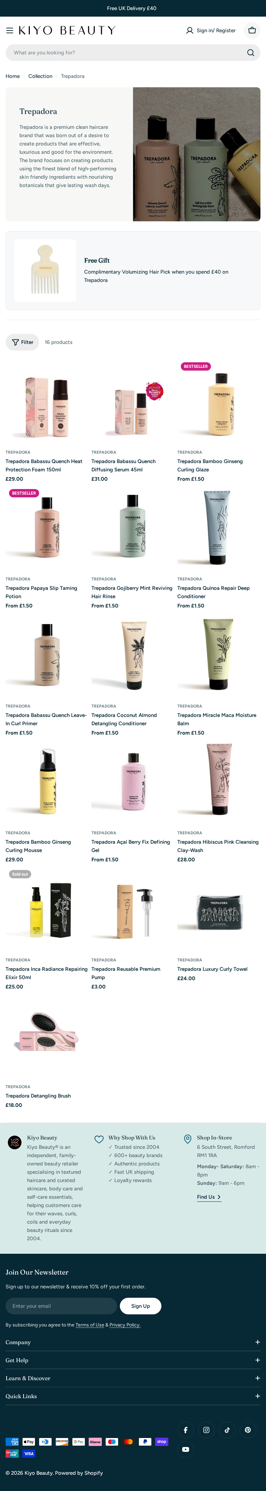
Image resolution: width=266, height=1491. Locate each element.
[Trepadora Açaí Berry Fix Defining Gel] (133, 781)
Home (13, 76)
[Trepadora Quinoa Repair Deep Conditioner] (218, 527)
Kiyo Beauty (39, 1473)
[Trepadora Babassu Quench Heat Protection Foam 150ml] (47, 400)
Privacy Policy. (125, 1325)
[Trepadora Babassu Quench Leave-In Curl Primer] (47, 654)
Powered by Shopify (79, 1473)
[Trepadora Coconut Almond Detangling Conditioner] (133, 654)
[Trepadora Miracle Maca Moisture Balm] (218, 654)
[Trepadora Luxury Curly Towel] (218, 908)
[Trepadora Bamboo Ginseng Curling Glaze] (218, 400)
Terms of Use (90, 1325)
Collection (40, 76)
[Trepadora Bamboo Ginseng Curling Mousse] (47, 781)
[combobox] (133, 52)
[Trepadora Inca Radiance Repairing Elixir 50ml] (47, 908)
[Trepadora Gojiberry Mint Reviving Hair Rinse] (133, 527)
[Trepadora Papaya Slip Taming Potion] (47, 527)
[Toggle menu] (10, 30)
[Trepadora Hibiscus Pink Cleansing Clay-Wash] (218, 781)
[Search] (251, 52)
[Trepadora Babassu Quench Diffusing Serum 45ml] (133, 400)
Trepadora (18, 452)
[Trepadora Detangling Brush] (47, 1034)
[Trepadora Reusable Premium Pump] (133, 908)
